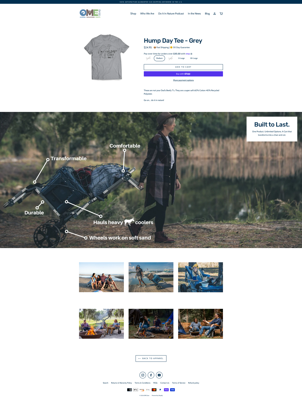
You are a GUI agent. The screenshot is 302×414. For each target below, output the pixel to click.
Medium (159, 58)
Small (148, 58)
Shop (133, 13)
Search (105, 383)
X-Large (181, 58)
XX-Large (194, 58)
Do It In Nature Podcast (171, 13)
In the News (194, 13)
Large (170, 58)
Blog (207, 13)
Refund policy (193, 383)
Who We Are (147, 13)
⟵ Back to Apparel (151, 358)
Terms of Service (178, 383)
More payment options (183, 80)
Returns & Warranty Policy (121, 383)
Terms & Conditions (142, 383)
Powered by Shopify (157, 395)
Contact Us (164, 383)
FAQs (155, 383)
